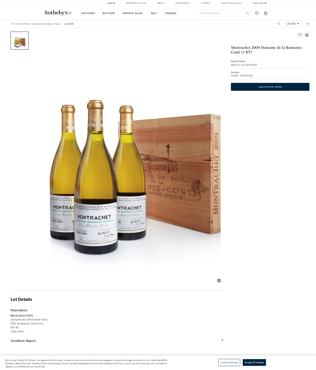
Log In (111, 3)
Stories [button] (205, 3)
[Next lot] (307, 23)
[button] (130, 153)
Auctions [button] (88, 13)
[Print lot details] (306, 34)
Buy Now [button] (109, 13)
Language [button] (258, 3)
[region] (158, 362)
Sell (154, 13)
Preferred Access (136, 3)
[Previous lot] (279, 23)
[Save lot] (300, 34)
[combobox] (224, 13)
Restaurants (182, 3)
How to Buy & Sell (231, 3)
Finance (171, 13)
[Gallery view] (219, 280)
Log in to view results (270, 86)
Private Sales (133, 13)
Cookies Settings (229, 362)
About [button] (160, 3)
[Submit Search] (247, 13)
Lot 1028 (69, 23)
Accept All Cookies (254, 362)
